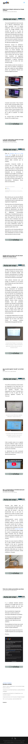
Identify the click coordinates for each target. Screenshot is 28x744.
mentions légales (10, 742)
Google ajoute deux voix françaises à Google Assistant (13, 696)
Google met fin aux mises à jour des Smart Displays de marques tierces (13, 256)
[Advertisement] (14, 719)
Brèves (15, 11)
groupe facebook (19, 528)
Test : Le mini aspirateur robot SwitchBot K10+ (12, 698)
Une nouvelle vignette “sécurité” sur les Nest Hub (13, 369)
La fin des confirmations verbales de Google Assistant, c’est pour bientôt (13, 140)
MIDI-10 (22, 742)
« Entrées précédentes (7, 682)
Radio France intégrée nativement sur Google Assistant (13, 10)
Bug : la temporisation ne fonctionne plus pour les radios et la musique (13, 490)
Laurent (5, 11)
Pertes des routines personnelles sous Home (13, 589)
